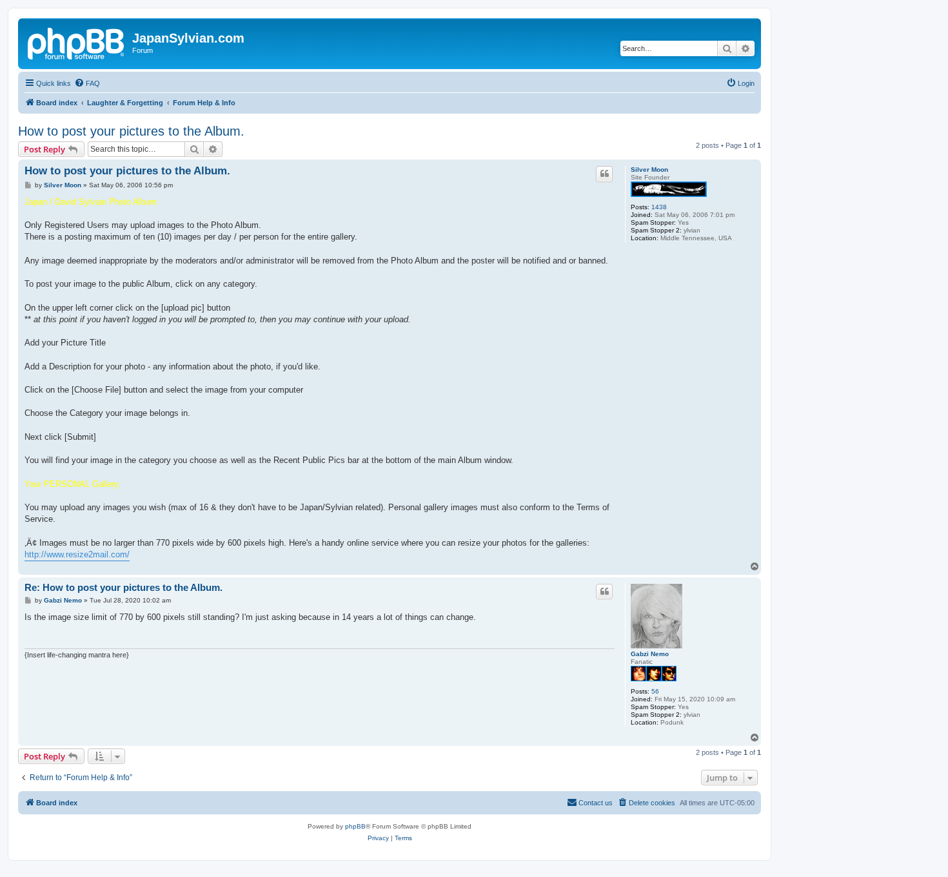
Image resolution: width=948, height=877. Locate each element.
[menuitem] (87, 83)
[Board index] (76, 42)
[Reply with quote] (604, 173)
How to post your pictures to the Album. (131, 131)
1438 (659, 207)
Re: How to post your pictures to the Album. (123, 587)
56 (655, 691)
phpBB (355, 826)
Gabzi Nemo (650, 653)
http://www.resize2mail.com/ (77, 554)
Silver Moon (649, 169)
